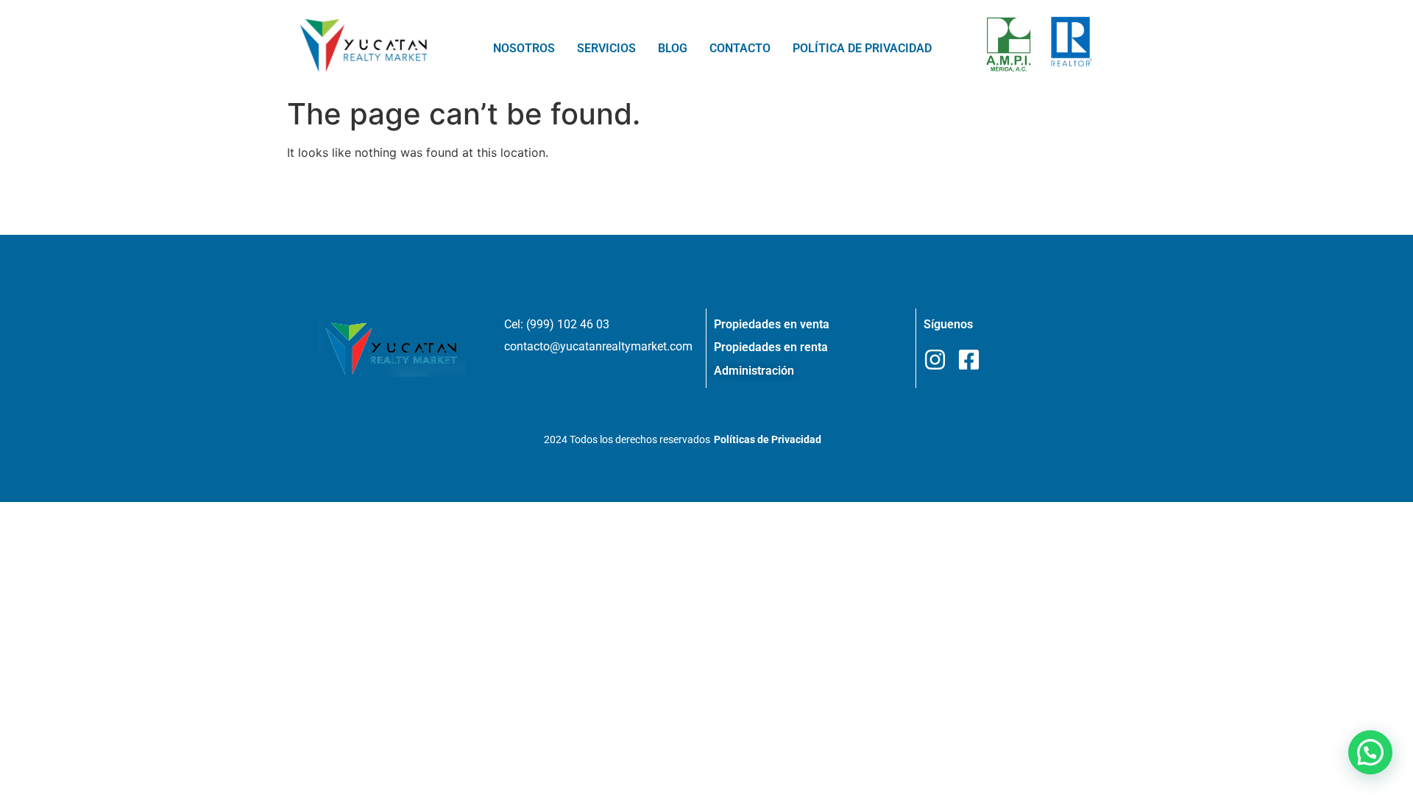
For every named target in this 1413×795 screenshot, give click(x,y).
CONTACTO (740, 48)
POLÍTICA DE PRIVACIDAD (862, 48)
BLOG (672, 48)
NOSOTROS (524, 48)
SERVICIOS (606, 48)
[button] (1370, 752)
